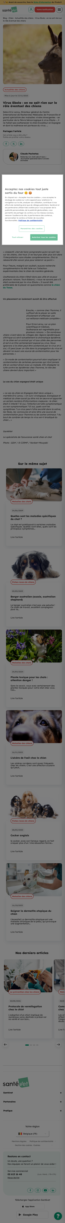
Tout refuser (17, 237)
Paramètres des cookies (32, 228)
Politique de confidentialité (30, 220)
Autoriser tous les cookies (44, 237)
